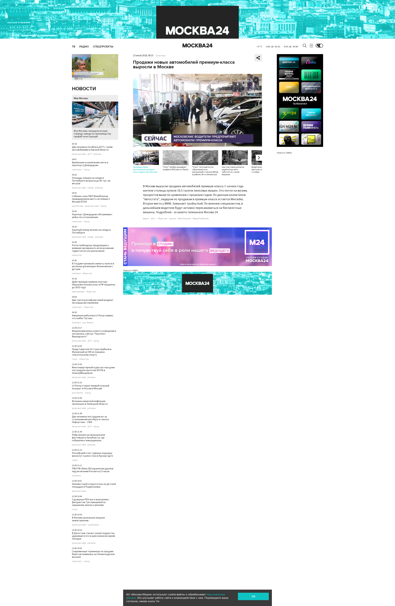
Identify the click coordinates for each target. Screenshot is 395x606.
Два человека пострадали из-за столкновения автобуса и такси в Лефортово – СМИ (90, 419)
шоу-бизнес (88, 323)
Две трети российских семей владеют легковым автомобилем (93, 301)
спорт (75, 359)
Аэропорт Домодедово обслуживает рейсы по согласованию (92, 216)
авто (153, 219)
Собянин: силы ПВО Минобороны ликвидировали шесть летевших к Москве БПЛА (91, 198)
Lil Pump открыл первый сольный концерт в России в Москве (90, 387)
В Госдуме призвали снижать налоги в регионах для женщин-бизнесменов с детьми (93, 266)
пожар (90, 188)
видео (146, 219)
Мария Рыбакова (201, 219)
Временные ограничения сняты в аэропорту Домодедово (90, 164)
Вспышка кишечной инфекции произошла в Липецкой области (90, 402)
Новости (84, 89)
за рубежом (93, 525)
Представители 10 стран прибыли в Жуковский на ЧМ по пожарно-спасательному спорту (91, 352)
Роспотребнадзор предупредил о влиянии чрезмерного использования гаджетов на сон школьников (93, 248)
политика (76, 273)
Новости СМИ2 (130, 270)
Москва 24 (197, 45)
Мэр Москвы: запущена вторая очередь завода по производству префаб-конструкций (92, 133)
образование (78, 292)
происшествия (79, 154)
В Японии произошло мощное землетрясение (88, 519)
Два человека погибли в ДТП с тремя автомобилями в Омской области (92, 148)
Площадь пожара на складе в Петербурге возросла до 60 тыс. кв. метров (91, 180)
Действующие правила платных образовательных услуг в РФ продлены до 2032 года (93, 284)
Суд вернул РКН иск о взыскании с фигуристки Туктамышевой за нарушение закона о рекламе (90, 502)
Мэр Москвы (81, 98)
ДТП (89, 154)
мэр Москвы (77, 206)
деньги (172, 219)
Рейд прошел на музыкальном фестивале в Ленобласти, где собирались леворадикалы (88, 437)
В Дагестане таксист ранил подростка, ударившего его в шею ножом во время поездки (93, 535)
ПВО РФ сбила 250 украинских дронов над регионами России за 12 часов (92, 470)
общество (77, 255)
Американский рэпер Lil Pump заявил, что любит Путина (92, 317)
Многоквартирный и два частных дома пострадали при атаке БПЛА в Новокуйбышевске (93, 370)
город (86, 170)
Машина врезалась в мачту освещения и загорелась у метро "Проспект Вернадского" (94, 333)
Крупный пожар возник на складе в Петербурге (91, 231)
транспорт (77, 170)
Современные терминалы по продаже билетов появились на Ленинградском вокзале (93, 554)
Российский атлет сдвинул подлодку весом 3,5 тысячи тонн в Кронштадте (92, 454)
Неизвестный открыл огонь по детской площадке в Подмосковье (94, 485)
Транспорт (160, 55)
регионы (97, 154)
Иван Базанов (184, 219)
